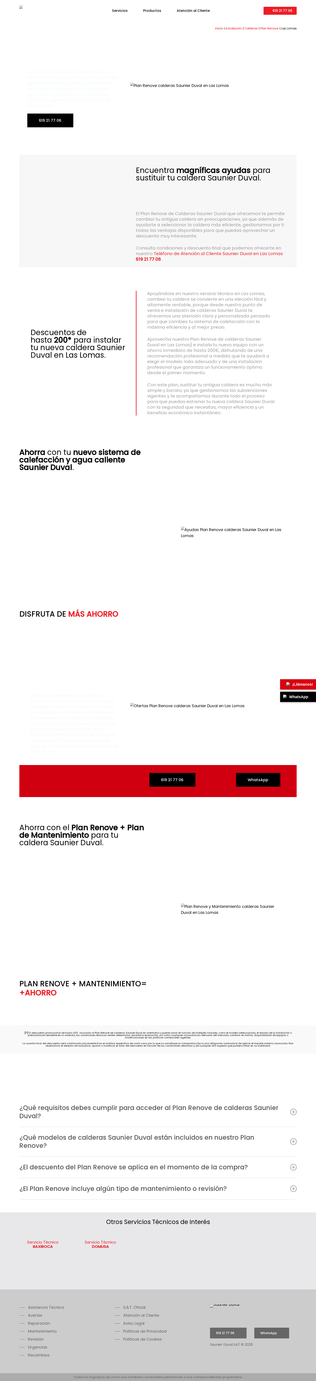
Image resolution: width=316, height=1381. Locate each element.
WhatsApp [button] (258, 779)
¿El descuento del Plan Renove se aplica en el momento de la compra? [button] (133, 1167)
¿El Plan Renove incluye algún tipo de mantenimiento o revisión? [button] (123, 1188)
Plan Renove (269, 28)
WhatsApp (298, 697)
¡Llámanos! (302, 684)
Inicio (219, 28)
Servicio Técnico (42, 1244)
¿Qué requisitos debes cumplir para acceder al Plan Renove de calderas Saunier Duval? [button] (148, 1112)
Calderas (251, 28)
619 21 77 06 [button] (50, 120)
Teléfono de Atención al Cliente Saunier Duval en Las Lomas (209, 256)
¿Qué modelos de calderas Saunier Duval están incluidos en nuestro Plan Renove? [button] (136, 1141)
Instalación (233, 28)
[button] (41, 1307)
